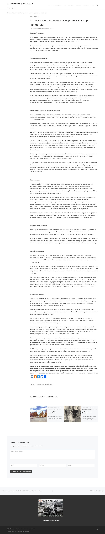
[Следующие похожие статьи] (96, 401)
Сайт (70, 465)
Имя (12, 465)
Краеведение (15, 13)
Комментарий (17, 451)
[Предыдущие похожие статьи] (92, 401)
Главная (9, 13)
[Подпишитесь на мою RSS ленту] (97, 529)
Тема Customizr (25, 531)
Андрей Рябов (35, 28)
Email (41, 465)
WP (13, 531)
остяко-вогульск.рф (16, 529)
